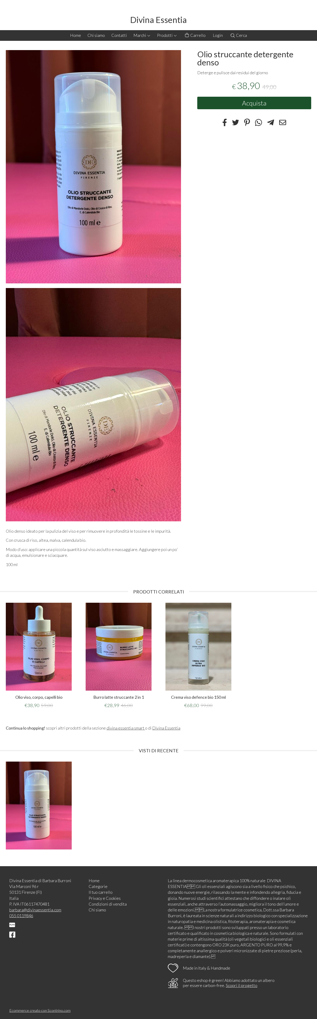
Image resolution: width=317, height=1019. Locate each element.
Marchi (140, 35)
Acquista (254, 103)
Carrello (198, 35)
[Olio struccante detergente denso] (93, 166)
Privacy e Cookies (105, 898)
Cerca (241, 35)
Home (75, 35)
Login (218, 35)
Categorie (98, 886)
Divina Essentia (158, 20)
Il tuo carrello (101, 892)
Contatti (119, 35)
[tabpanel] (39, 655)
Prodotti (165, 35)
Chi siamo (96, 35)
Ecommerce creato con (40, 1010)
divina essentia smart (126, 728)
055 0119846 (21, 915)
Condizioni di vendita (108, 904)
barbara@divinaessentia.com (35, 909)
